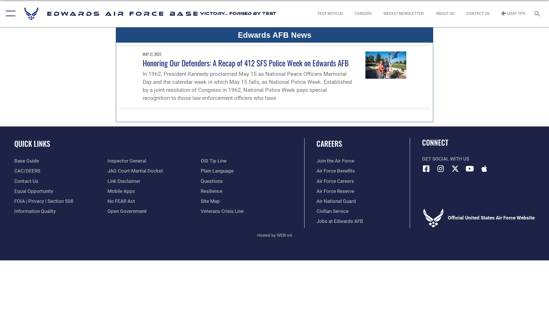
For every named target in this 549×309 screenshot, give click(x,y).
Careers (329, 143)
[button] (9, 13)
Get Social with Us (445, 159)
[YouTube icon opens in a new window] (470, 168)
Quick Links (32, 143)
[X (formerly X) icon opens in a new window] (455, 168)
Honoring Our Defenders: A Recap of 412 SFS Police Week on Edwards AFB (246, 63)
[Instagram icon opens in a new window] (440, 168)
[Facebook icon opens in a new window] (426, 168)
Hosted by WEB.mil (274, 235)
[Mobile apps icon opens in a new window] (484, 168)
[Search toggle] (537, 13)
